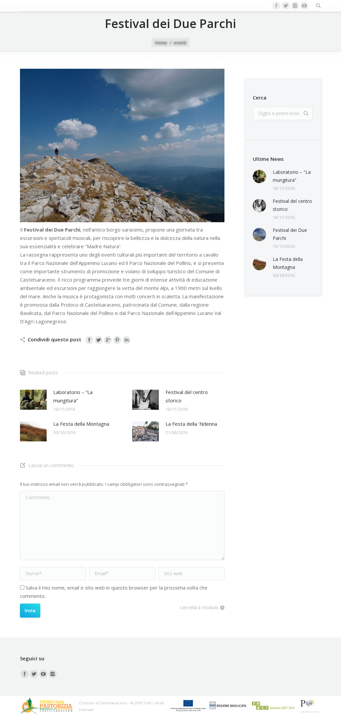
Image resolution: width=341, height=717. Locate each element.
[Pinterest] (117, 340)
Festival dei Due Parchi (290, 234)
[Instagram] (295, 6)
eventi (179, 42)
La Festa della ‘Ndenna (191, 423)
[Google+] (108, 340)
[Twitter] (286, 6)
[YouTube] (304, 6)
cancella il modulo (199, 607)
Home (161, 42)
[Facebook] (276, 6)
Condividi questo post (54, 339)
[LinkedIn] (127, 340)
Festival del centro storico (187, 396)
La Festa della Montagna (81, 423)
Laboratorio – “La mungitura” (73, 396)
